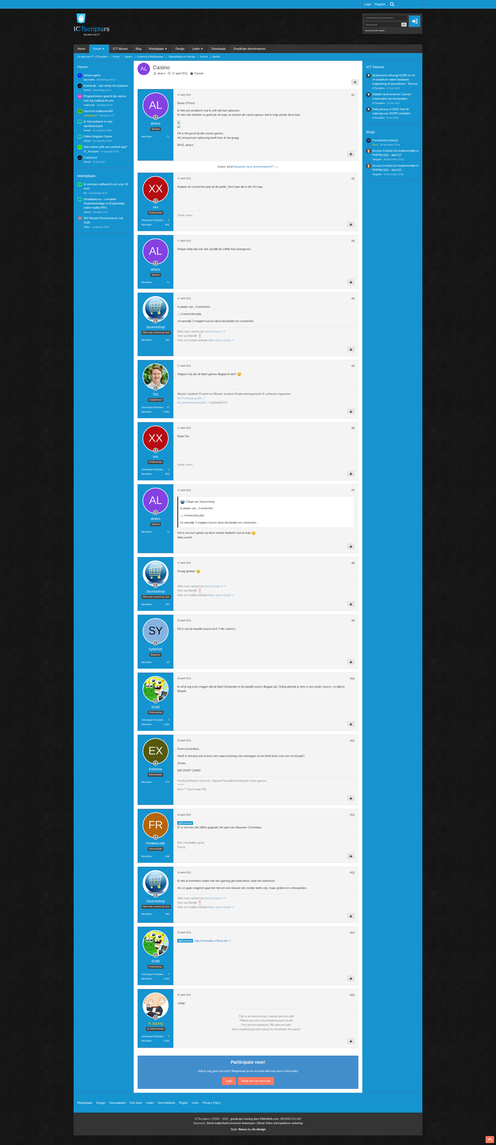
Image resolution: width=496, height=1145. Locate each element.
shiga (87, 227)
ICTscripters (378, 88)
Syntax (87, 130)
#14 (352, 932)
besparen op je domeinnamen (252, 166)
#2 (353, 178)
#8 (353, 563)
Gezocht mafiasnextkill (98, 111)
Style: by (248, 1129)
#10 (352, 678)
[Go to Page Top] (490, 1139)
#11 (352, 740)
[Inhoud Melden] (351, 154)
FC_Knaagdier (91, 151)
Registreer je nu (242, 1071)
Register (380, 4)
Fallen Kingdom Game (98, 136)
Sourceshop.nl (213, 331)
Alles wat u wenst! (219, 340)
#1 (353, 95)
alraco (161, 73)
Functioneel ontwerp (385, 140)
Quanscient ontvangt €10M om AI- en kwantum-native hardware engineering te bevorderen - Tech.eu (395, 79)
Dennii (87, 90)
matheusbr (89, 105)
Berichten (147, 136)
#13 (352, 872)
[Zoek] (392, 4)
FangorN (377, 159)
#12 (352, 814)
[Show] (403, 25)
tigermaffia (89, 79)
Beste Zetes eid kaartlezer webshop (280, 1123)
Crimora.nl (90, 157)
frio (85, 193)
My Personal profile (189, 398)
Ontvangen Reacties (152, 220)
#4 (353, 298)
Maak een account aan (256, 1080)
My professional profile (191, 402)
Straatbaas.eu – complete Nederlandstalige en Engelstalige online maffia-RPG (104, 203)
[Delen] (354, 82)
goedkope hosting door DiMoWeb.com (254, 1118)
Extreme (186, 823)
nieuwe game (92, 75)
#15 (352, 995)
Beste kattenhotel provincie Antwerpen (231, 1123)
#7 (353, 490)
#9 (353, 620)
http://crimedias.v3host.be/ (211, 940)
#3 (353, 241)
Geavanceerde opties (374, 30)
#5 (353, 366)
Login (367, 4)
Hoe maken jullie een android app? (105, 146)
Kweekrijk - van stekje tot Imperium (106, 85)
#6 (353, 428)
